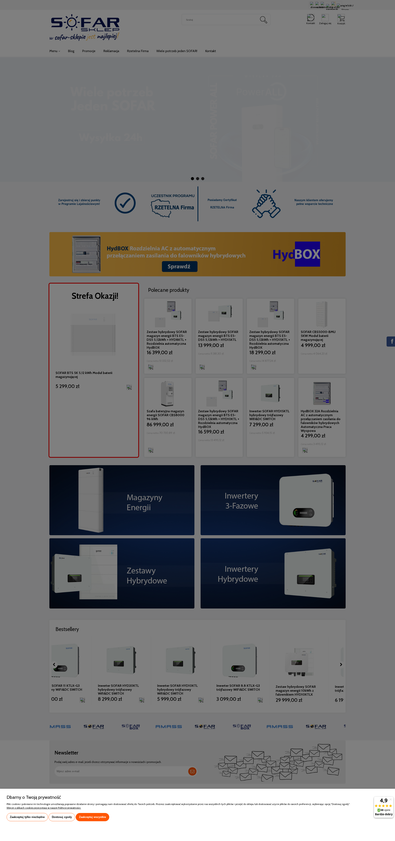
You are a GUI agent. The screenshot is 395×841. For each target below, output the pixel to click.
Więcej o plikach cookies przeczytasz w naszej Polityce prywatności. (44, 807)
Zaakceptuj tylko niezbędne (27, 817)
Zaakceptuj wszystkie (92, 817)
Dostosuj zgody (62, 817)
